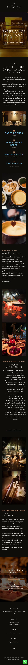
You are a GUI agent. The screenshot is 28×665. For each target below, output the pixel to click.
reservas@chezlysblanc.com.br (14, 633)
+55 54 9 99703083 (14, 624)
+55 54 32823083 (14, 622)
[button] (6, 282)
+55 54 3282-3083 (15, 587)
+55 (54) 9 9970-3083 (17, 589)
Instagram (14, 648)
